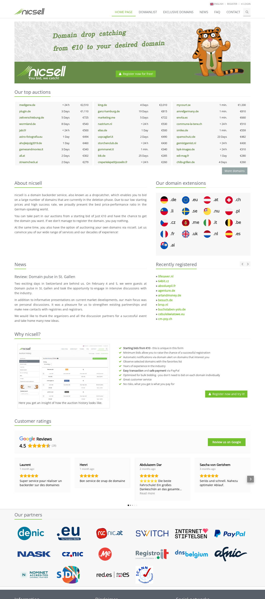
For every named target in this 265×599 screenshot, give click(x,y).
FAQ (217, 12)
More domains (235, 171)
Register (232, 3)
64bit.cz (163, 281)
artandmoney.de (169, 295)
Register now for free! (137, 74)
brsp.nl (163, 305)
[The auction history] (64, 373)
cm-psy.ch (165, 319)
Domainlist (148, 12)
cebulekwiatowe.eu (171, 314)
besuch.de (165, 300)
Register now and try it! (228, 394)
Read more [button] (147, 493)
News (204, 12)
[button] (14, 479)
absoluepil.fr (167, 286)
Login (247, 3)
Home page (123, 12)
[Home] (29, 13)
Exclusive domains (178, 12)
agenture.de (166, 290)
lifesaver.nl (165, 276)
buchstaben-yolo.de (172, 309)
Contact (233, 12)
